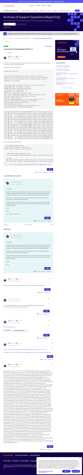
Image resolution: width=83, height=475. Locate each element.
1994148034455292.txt (9, 327)
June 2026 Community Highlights (63, 70)
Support (49, 5)
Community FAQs (35, 455)
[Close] (79, 458)
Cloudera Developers (64, 10)
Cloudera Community (10, 11)
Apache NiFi (9, 52)
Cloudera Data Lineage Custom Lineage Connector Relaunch (67, 74)
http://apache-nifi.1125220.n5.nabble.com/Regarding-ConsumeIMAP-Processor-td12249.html (27, 352)
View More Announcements (67, 87)
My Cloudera (7, 461)
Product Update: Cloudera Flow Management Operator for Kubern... (65, 79)
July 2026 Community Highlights (63, 66)
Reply (50, 169)
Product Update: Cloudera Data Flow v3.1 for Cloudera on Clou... (65, 84)
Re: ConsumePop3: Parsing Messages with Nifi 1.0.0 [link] (42, 38)
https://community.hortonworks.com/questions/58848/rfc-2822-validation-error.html (25, 349)
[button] (51, 61)
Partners (44, 5)
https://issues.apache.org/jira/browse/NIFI (36, 202)
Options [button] (7, 41)
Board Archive (9, 38)
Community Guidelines (21, 455)
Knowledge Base (35, 461)
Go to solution (48, 46)
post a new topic (56, 33)
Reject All (66, 471)
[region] (59, 465)
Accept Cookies (75, 471)
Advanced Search (7, 27)
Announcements (26, 10)
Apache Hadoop (8, 466)
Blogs (55, 10)
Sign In (77, 10)
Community (32, 5)
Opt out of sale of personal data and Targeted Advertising (46, 472)
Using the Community (45, 10)
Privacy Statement (72, 467)
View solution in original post (13, 214)
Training (38, 5)
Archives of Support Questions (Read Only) (22, 38)
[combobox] (39, 24)
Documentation (24, 461)
